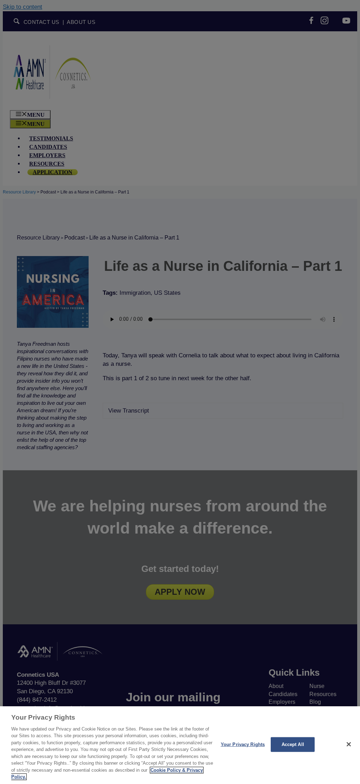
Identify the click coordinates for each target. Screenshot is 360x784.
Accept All (293, 744)
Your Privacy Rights (243, 744)
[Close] (348, 744)
